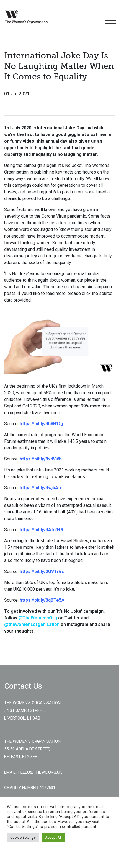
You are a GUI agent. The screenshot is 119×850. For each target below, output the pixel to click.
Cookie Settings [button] (23, 837)
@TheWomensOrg (37, 617)
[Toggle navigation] (109, 23)
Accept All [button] (53, 837)
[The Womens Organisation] (26, 17)
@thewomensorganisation (32, 624)
